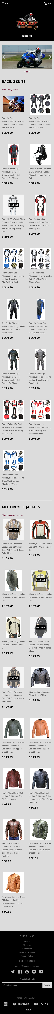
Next (50, 57)
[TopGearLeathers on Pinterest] (27, 972)
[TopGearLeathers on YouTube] (41, 972)
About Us (27, 944)
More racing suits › (10, 89)
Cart (50, 3)
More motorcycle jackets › (13, 514)
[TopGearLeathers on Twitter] (13, 972)
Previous (3, 57)
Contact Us (27, 948)
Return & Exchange (27, 952)
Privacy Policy (27, 955)
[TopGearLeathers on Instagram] (34, 972)
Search (27, 941)
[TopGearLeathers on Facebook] (20, 972)
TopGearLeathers (29, 998)
